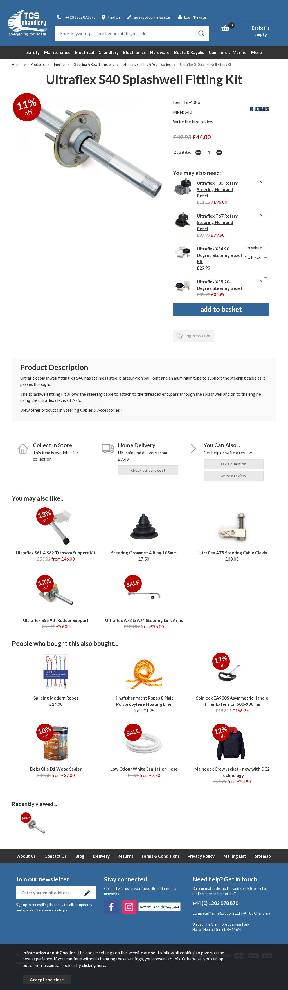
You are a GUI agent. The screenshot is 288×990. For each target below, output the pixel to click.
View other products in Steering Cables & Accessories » (71, 410)
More (256, 52)
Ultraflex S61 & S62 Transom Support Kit (56, 552)
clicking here (93, 965)
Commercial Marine (228, 52)
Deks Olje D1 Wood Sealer (56, 768)
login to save (197, 335)
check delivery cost (148, 470)
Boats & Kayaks (189, 52)
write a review (233, 475)
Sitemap (263, 856)
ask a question (233, 464)
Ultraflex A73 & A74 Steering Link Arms (144, 620)
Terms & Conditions (160, 856)
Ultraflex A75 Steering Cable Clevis (232, 552)
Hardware (160, 52)
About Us (26, 856)
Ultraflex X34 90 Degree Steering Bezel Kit (219, 255)
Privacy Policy (201, 856)
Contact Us (55, 856)
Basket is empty (260, 31)
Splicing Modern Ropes (55, 697)
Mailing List (234, 856)
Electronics (134, 52)
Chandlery (108, 52)
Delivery (101, 856)
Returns (125, 856)
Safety (33, 52)
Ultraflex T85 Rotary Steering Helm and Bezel (217, 189)
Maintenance (57, 52)
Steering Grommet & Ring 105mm (144, 552)
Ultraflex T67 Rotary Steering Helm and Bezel (217, 222)
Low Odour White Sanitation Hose (144, 768)
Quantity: (182, 152)
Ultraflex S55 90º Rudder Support (56, 620)
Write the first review (193, 121)
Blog (79, 856)
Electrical (84, 52)
